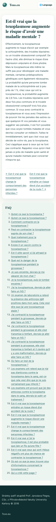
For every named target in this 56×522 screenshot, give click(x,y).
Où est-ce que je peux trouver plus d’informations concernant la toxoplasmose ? (30, 465)
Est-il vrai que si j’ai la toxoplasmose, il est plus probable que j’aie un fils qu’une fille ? (30, 442)
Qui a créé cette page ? (23, 472)
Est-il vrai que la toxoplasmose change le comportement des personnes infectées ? (28, 430)
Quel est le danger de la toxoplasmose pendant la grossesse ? (25, 264)
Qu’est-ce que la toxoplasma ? (27, 214)
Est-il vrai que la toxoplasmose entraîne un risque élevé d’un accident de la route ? (28, 407)
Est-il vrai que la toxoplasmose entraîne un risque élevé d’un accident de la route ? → (40, 181)
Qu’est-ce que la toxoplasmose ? (29, 218)
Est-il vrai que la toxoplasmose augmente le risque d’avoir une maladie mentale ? (28, 418)
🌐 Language (45, 5)
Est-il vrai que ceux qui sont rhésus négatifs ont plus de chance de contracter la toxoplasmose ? (30, 453)
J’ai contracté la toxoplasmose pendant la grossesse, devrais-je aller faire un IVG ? (28, 318)
